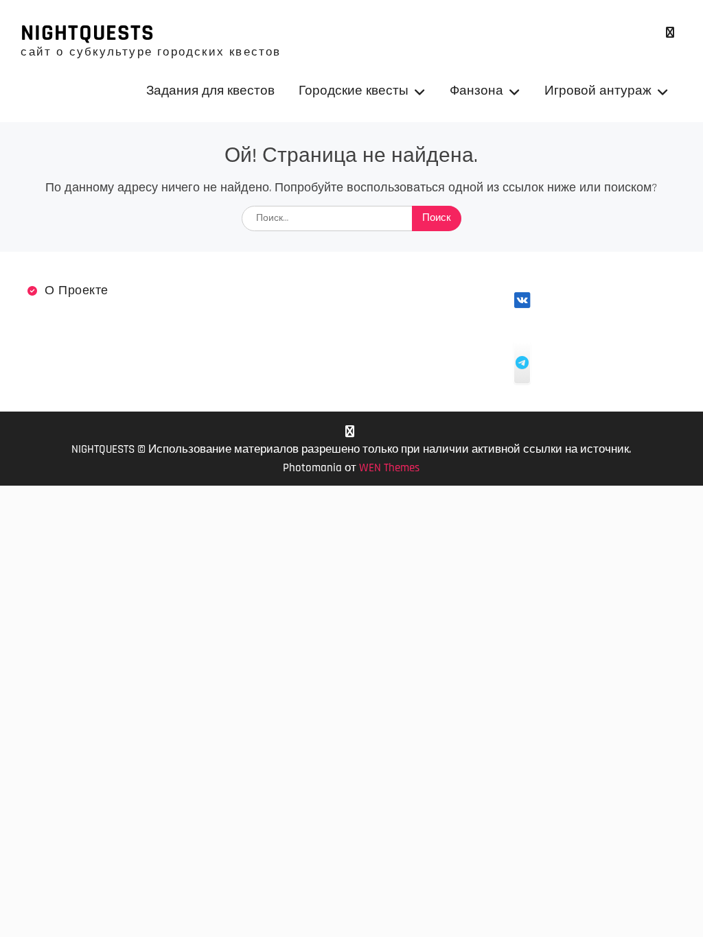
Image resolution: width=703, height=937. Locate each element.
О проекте (76, 290)
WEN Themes (389, 467)
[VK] (670, 32)
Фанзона (476, 90)
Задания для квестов (210, 90)
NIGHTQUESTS (87, 33)
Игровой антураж (598, 90)
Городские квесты (353, 90)
